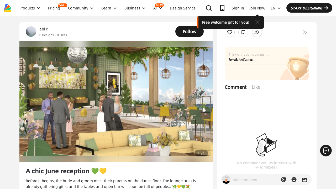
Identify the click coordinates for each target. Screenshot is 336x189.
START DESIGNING (306, 8)
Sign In (238, 8)
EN (273, 8)
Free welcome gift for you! (225, 22)
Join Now (257, 8)
